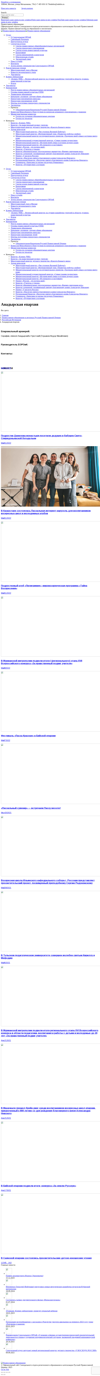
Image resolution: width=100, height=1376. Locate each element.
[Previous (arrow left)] (2, 1374)
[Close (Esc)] (2, 1372)
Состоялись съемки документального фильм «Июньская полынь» (33, 1300)
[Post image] (9, 1273)
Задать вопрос (27, 8)
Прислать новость (8, 8)
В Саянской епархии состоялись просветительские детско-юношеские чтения (46, 1258)
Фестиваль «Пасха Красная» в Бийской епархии (28, 735)
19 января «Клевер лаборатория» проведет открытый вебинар (31, 1311)
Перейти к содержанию (11, 2)
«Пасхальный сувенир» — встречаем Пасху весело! (31, 808)
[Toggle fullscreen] (7, 1372)
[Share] (4, 1372)
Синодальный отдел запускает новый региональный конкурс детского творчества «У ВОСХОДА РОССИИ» (51, 1350)
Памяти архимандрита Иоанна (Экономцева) (24, 1276)
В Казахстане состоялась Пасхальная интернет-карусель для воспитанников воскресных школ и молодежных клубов (46, 512)
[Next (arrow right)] (4, 1374)
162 (10, 1263)
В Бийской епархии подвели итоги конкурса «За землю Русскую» (38, 1185)
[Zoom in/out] (9, 1372)
